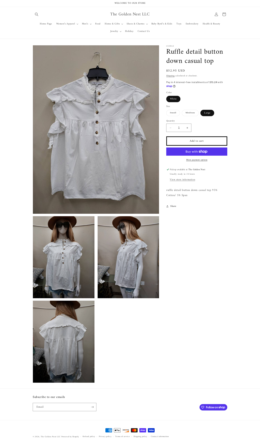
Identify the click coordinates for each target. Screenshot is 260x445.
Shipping (170, 76)
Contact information (160, 436)
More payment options (196, 160)
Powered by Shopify (70, 436)
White (173, 99)
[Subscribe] (92, 407)
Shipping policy (140, 436)
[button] (37, 14)
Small (175, 113)
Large (207, 113)
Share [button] (173, 206)
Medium (192, 113)
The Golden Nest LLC (50, 436)
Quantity (170, 121)
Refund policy (89, 436)
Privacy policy (105, 436)
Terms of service (122, 436)
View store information (182, 179)
